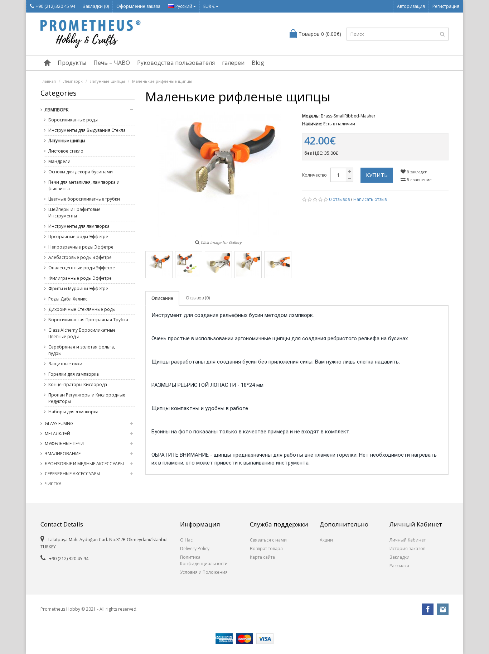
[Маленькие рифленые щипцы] (159, 264)
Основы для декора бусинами (80, 172)
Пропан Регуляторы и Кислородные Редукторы (86, 398)
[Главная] (47, 63)
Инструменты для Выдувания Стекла (87, 130)
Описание (162, 298)
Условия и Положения (204, 572)
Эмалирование (63, 454)
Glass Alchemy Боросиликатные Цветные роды (82, 333)
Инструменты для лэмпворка (79, 226)
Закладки (399, 557)
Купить (377, 174)
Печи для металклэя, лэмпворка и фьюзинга (84, 185)
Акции (326, 540)
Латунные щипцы (107, 81)
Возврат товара (266, 548)
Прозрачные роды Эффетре (78, 237)
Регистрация (445, 6)
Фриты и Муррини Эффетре (78, 288)
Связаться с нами (268, 540)
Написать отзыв (370, 199)
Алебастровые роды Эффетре (80, 257)
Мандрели (59, 161)
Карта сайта (262, 557)
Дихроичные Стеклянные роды (82, 309)
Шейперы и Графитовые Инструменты (74, 212)
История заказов (407, 548)
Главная (48, 81)
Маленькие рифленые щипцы (162, 81)
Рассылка (399, 566)
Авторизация (411, 6)
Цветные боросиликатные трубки (84, 199)
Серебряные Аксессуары (72, 474)
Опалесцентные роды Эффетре (81, 268)
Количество (314, 175)
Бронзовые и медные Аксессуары (84, 464)
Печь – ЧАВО (111, 63)
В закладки (416, 171)
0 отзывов (339, 199)
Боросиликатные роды (73, 120)
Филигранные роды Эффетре (80, 278)
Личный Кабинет (407, 540)
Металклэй (57, 434)
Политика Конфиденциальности (204, 560)
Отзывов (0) (198, 298)
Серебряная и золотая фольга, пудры (81, 350)
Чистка (53, 484)
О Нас (186, 540)
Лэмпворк (73, 81)
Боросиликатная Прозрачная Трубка (88, 320)
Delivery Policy (194, 548)
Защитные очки (65, 364)
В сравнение (419, 179)
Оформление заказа (138, 6)
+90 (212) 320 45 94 (55, 6)
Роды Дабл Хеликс (67, 299)
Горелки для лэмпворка (73, 374)
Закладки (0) (96, 6)
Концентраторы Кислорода (77, 384)
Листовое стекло (65, 151)
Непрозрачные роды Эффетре (80, 247)
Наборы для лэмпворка (73, 412)
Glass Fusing (59, 423)
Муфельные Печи (64, 444)
